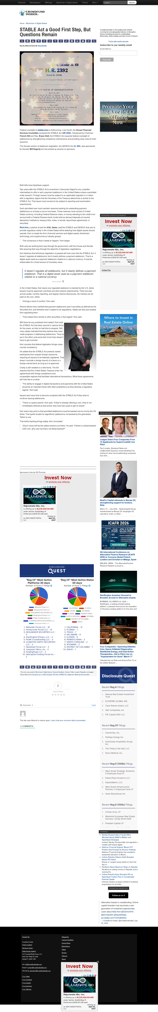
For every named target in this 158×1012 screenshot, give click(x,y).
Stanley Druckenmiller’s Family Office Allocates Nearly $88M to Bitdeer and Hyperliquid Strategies (116, 837)
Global (64, 959)
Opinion (67, 672)
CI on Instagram (27, 986)
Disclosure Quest (27, 948)
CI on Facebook (27, 980)
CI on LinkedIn (26, 983)
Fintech (85, 2)
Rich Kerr (24, 227)
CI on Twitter (26, 976)
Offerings (48, 2)
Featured (21, 2)
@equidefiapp (120, 914)
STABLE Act (63, 674)
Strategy (64, 953)
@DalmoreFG (127, 911)
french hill (31, 674)
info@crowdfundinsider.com (33, 964)
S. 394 (77, 146)
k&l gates (49, 674)
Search (132, 2)
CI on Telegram (26, 989)
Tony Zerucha (42, 46)
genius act (37, 674)
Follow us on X (118, 895)
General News (66, 943)
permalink (86, 674)
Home (22, 23)
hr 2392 (43, 674)
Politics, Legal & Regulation (78, 672)
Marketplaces (35, 2)
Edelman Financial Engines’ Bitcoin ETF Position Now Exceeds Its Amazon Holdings (119, 848)
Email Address (105, 49)
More (94, 2)
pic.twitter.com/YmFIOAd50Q (113, 917)
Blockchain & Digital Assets (67, 2)
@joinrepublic (107, 914)
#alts (114, 911)
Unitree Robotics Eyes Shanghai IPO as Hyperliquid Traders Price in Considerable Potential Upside (118, 876)
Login (93, 705)
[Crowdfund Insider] (33, 18)
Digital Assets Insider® (29, 951)
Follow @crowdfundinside (118, 41)
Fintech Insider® (27, 945)
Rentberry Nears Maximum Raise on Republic (120, 867)
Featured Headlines (58, 672)
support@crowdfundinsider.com (37, 967)
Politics (64, 949)
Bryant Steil (23, 674)
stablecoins (43, 130)
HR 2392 (67, 133)
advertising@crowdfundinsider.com (40, 971)
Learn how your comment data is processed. (68, 720)
